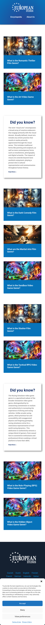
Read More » (12, 172)
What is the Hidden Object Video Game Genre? (19, 523)
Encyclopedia (16, 17)
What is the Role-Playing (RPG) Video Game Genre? (22, 486)
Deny (22, 610)
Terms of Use (16, 622)
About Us (31, 17)
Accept (22, 603)
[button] (41, 581)
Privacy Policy (27, 622)
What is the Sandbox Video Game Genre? (20, 286)
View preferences (22, 616)
